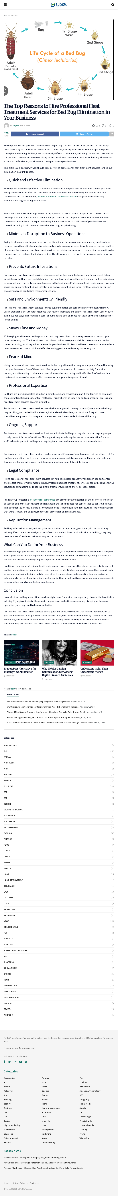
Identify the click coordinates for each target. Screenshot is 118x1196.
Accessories (10, 745)
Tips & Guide (10, 991)
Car (5, 792)
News (6, 921)
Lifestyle (8, 897)
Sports (8, 974)
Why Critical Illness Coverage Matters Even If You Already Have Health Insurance (43, 706)
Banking (8, 774)
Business (14, 15)
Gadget (8, 856)
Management (10, 909)
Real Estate (10, 944)
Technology (10, 985)
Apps (6, 768)
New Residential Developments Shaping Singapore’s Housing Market (38, 701)
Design (7, 803)
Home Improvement (14, 880)
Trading (8, 1003)
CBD (6, 798)
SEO (6, 956)
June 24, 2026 (10, 676)
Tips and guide (11, 997)
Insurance (9, 886)
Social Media (10, 968)
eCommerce (9, 815)
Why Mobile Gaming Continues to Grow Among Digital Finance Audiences (57, 672)
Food (6, 844)
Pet (5, 932)
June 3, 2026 (47, 679)
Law (6, 891)
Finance (8, 839)
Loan (6, 903)
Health (7, 868)
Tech (6, 979)
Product (8, 938)
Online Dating (11, 927)
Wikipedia (8, 1014)
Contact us (34, 1183)
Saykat (16, 125)
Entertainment (12, 827)
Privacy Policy (19, 1183)
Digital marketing (13, 809)
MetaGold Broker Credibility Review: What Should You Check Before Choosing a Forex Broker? (50, 722)
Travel (7, 1009)
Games (7, 862)
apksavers (9, 762)
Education (9, 821)
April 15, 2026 (86, 676)
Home (6, 15)
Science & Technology (15, 950)
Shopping (9, 962)
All (5, 751)
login (12, 688)
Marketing (9, 915)
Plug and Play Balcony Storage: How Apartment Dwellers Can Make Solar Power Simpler (47, 712)
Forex (7, 850)
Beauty (7, 780)
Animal (7, 756)
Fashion (8, 833)
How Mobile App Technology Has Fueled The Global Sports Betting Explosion (42, 717)
